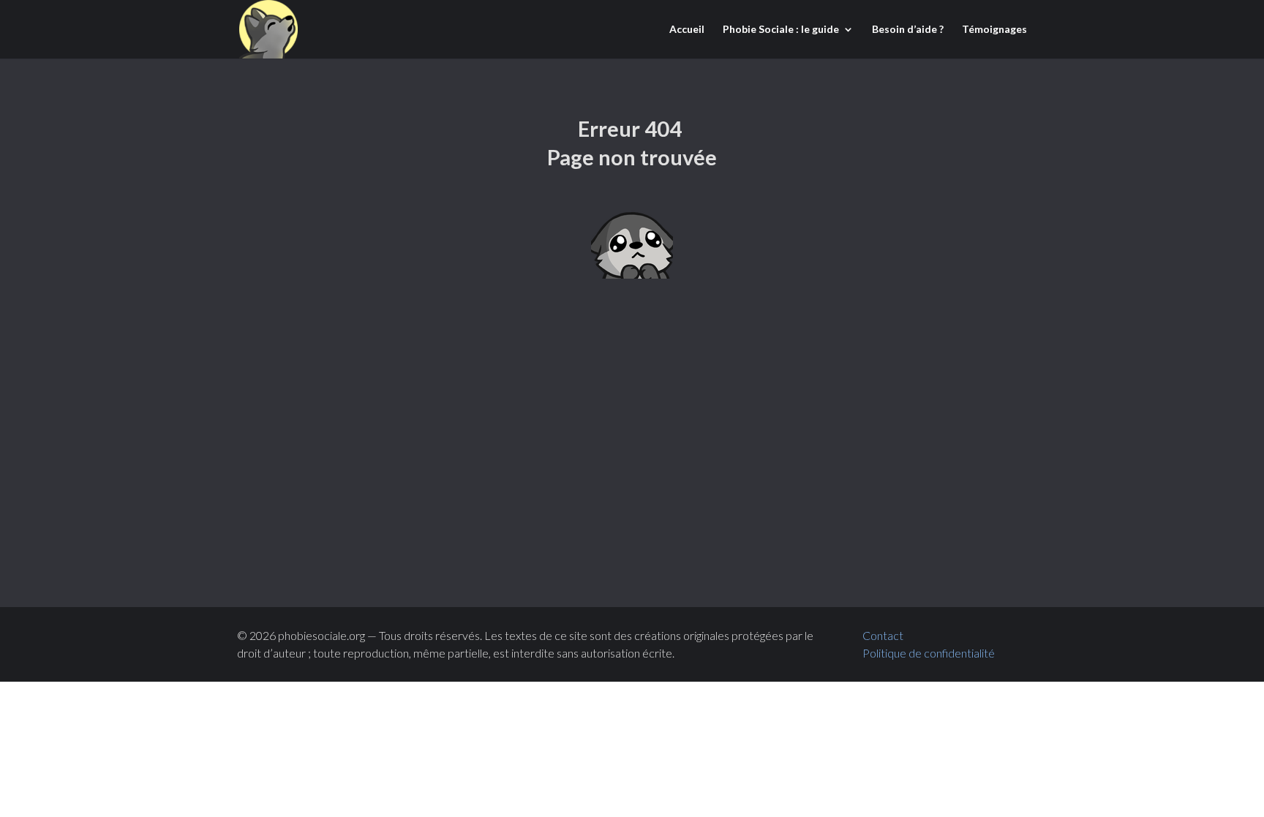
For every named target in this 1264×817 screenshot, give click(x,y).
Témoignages (994, 29)
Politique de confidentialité (929, 653)
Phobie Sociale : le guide (781, 29)
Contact (882, 635)
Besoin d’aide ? (908, 29)
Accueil (686, 29)
